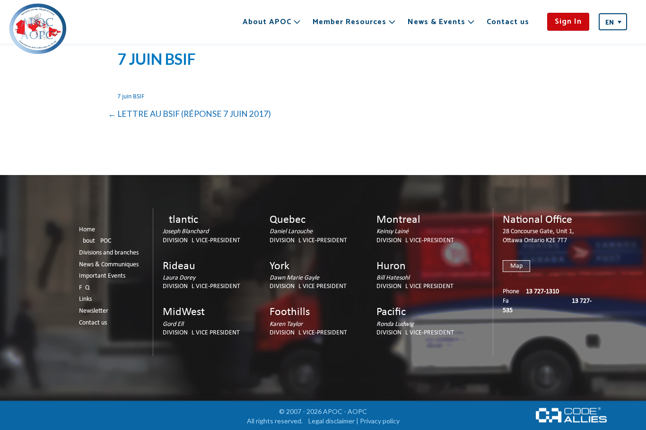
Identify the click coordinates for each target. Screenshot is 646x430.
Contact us (508, 22)
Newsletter (93, 311)
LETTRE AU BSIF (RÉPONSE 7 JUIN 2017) (194, 114)
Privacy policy (380, 421)
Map (516, 266)
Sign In (568, 21)
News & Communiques (109, 264)
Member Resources (349, 22)
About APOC (267, 22)
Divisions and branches (109, 252)
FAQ (84, 287)
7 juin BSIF (130, 96)
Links (85, 299)
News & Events (436, 22)
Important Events (102, 276)
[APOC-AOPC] (37, 28)
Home (87, 229)
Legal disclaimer (331, 421)
